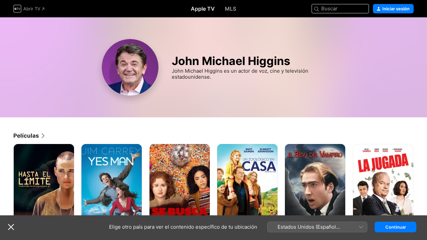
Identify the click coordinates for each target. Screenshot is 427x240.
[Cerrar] (11, 227)
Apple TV (203, 8)
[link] (29, 135)
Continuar (395, 227)
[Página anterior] (6, 189)
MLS (230, 8)
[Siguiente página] (420, 189)
